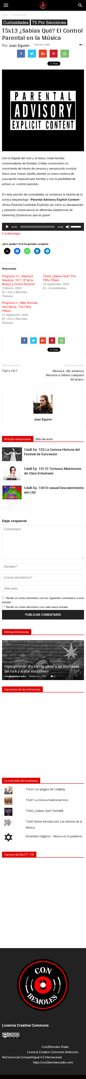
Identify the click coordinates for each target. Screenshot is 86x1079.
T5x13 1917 (9, 371)
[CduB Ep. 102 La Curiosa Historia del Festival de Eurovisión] (12, 454)
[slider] (76, 226)
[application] (43, 227)
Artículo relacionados (17, 439)
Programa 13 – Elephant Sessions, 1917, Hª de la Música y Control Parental (18, 280)
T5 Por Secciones (49, 22)
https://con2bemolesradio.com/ (53, 1062)
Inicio (5, 15)
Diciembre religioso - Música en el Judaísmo (54, 836)
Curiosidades (16, 22)
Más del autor (44, 439)
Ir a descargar (11, 233)
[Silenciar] (68, 227)
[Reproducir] (7, 227)
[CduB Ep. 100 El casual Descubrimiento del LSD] (12, 492)
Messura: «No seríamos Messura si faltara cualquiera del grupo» (65, 375)
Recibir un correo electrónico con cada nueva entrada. (37, 607)
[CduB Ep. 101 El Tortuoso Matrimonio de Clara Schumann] (12, 473)
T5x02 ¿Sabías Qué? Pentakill (44, 811)
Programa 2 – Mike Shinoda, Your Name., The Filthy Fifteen (20, 307)
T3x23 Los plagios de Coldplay (45, 789)
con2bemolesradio (15, 676)
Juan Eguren (19, 45)
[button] (80, 5)
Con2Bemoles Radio (55, 1047)
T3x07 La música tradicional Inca (47, 800)
